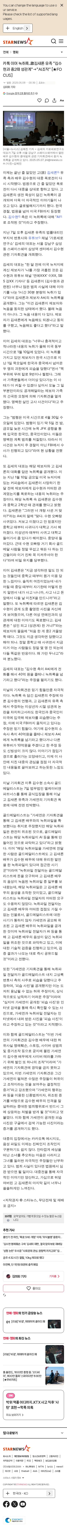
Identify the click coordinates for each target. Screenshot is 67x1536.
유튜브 (33, 238)
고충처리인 (53, 1456)
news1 (59, 1467)
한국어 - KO (20, 1493)
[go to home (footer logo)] (17, 1448)
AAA (35, 1471)
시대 (16, 1471)
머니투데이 (30, 1467)
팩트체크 (38, 1461)
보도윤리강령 (51, 1461)
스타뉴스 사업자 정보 (12, 1478)
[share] (54, 100)
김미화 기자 (9, 87)
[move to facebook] (6, 1504)
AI (58, 217)
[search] (54, 41)
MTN (41, 1467)
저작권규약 (7, 1461)
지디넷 (7, 1471)
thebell (25, 1471)
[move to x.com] (14, 1504)
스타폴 (57, 1471)
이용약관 (19, 1461)
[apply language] (27, 28)
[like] (39, 100)
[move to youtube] (22, 1504)
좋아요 (36, 1288)
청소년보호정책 (38, 1456)
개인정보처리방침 (21, 1456)
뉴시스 (50, 1467)
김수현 (13, 217)
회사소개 (6, 1456)
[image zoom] (59, 141)
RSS (29, 1461)
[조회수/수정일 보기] (19, 83)
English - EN (21, 28)
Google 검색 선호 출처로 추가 (20, 93)
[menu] (61, 41)
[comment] (47, 100)
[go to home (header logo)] (18, 41)
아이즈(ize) (46, 1471)
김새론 (52, 172)
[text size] (62, 100)
